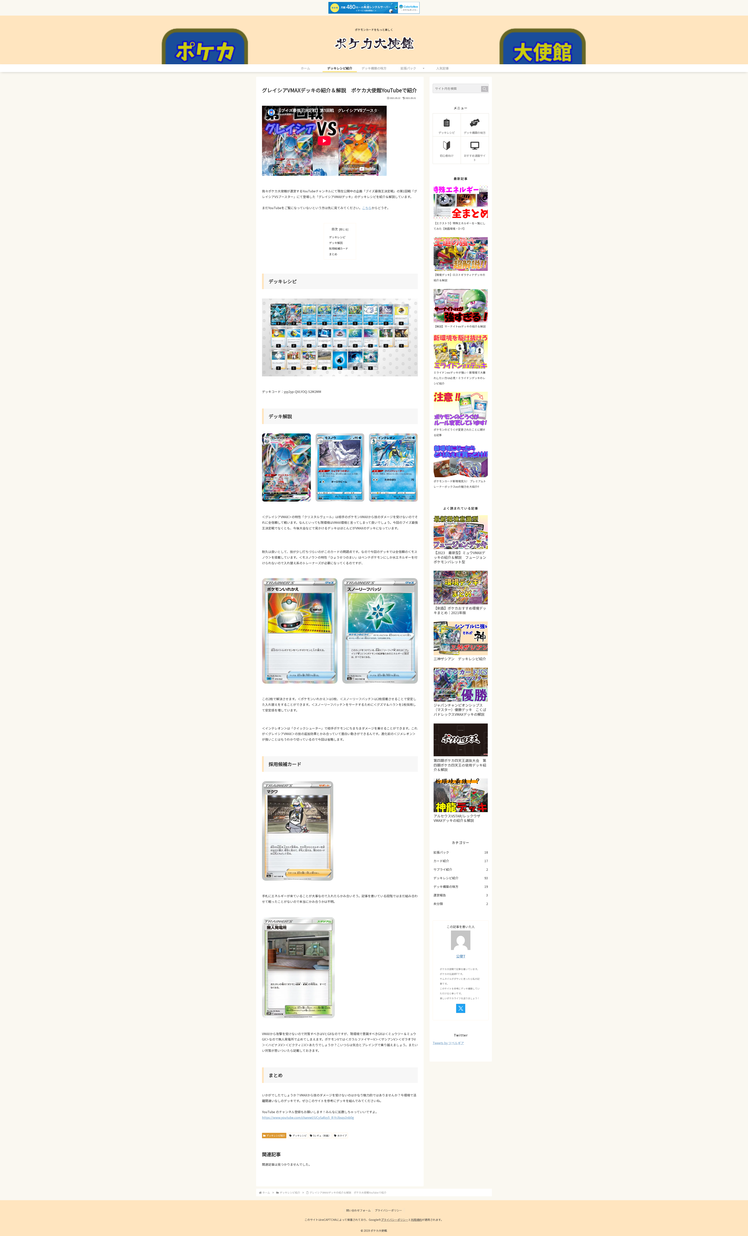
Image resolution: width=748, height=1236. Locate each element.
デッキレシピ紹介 (275, 1135)
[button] (484, 89)
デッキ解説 (336, 243)
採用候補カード (338, 248)
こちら (366, 207)
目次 (335, 229)
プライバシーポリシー (388, 1210)
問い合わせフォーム (358, 1210)
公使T (460, 956)
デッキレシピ (337, 237)
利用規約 (416, 1220)
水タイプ (342, 1135)
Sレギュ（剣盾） (322, 1135)
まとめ (333, 254)
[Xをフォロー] (460, 1008)
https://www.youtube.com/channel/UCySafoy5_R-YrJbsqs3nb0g (308, 1117)
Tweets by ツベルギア (448, 1043)
